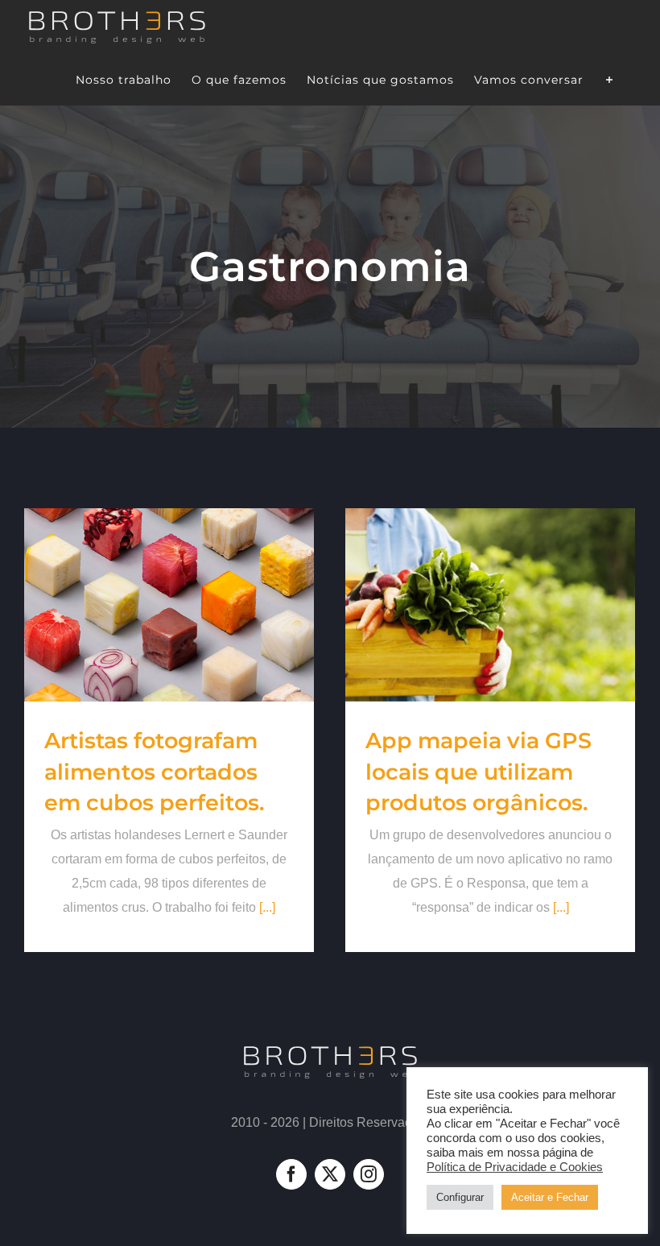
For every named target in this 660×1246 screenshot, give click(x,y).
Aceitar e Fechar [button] (549, 1197)
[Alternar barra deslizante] (610, 79)
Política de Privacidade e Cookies (515, 1167)
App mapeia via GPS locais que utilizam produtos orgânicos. (478, 771)
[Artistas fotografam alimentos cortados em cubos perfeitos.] (169, 605)
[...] (267, 907)
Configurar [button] (460, 1197)
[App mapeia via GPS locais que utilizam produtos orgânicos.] (490, 605)
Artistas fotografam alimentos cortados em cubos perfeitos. (154, 771)
